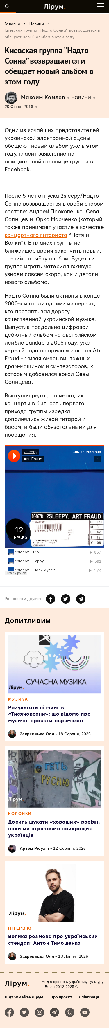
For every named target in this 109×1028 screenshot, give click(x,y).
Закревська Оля (37, 734)
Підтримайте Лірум (24, 997)
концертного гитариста (36, 235)
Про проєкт (61, 997)
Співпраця (89, 997)
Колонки (20, 813)
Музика (18, 699)
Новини (81, 98)
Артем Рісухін (34, 848)
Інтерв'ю (19, 928)
